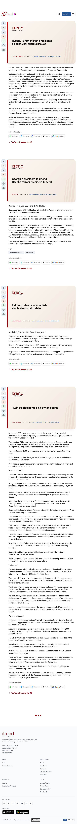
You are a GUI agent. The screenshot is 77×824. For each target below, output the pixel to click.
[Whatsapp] (4, 803)
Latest (4, 763)
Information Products (9, 786)
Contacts (43, 769)
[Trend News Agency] (8, 734)
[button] (3, 23)
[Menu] (73, 14)
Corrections (43, 775)
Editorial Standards (46, 772)
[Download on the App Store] (8, 812)
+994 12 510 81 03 (7, 750)
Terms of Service (45, 783)
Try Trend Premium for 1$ (21, 142)
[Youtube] (17, 803)
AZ (69, 820)
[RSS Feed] (30, 803)
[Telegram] (22, 803)
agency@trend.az (7, 752)
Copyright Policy (45, 789)
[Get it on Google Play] (22, 812)
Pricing (4, 783)
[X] (13, 803)
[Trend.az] (9, 14)
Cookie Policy (44, 792)
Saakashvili (29, 252)
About (42, 763)
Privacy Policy (44, 786)
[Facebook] (8, 803)
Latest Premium (7, 766)
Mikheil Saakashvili (16, 252)
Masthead (43, 766)
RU (72, 820)
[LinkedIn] (26, 803)
